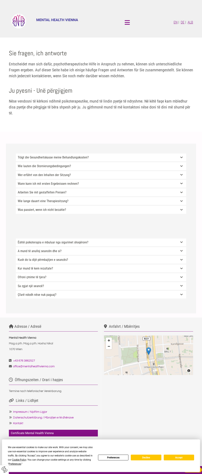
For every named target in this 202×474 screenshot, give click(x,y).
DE (182, 22)
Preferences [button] (15, 464)
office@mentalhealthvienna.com (34, 366)
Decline (146, 457)
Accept (178, 457)
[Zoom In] (109, 340)
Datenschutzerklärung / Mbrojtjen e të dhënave (43, 417)
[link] (181, 157)
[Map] (148, 355)
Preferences (113, 457)
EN (176, 22)
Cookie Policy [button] (19, 459)
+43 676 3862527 (24, 360)
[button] (148, 351)
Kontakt (18, 423)
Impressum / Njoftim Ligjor (30, 411)
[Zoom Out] (109, 346)
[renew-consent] (4, 469)
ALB (190, 22)
